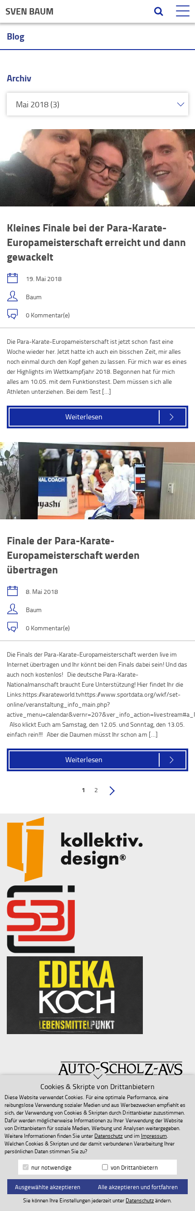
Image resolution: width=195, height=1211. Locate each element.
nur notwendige (51, 1167)
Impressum (154, 1136)
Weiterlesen (83, 417)
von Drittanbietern (133, 1167)
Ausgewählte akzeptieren (47, 1187)
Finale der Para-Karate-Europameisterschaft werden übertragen (73, 555)
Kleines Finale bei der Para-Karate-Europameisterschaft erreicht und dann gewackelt (96, 242)
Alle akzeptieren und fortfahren (138, 1187)
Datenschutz (108, 1136)
